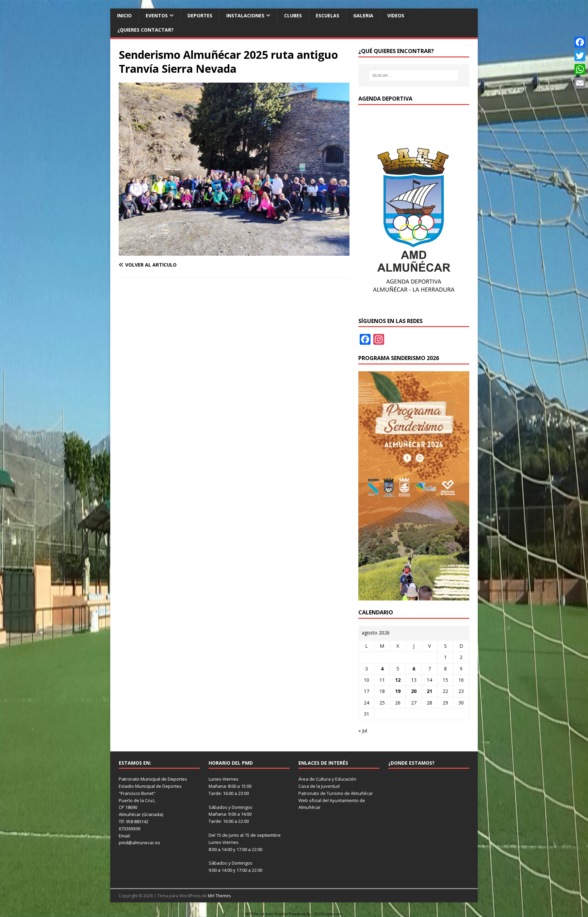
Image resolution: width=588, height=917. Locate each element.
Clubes (293, 15)
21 (429, 691)
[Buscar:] (414, 75)
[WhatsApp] (580, 69)
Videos (395, 15)
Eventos (157, 15)
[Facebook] (580, 42)
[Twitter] (580, 56)
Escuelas (327, 15)
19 (398, 691)
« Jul (362, 730)
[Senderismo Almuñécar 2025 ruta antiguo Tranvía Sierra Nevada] (234, 252)
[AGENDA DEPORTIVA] (413, 305)
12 (398, 680)
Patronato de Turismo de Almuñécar (335, 793)
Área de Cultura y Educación (327, 779)
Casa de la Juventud (319, 786)
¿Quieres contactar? (145, 30)
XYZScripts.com (328, 913)
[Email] (580, 83)
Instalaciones (245, 15)
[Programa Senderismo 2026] (413, 596)
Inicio (124, 15)
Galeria (363, 15)
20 (413, 691)
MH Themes (219, 896)
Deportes (199, 15)
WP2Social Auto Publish (267, 913)
